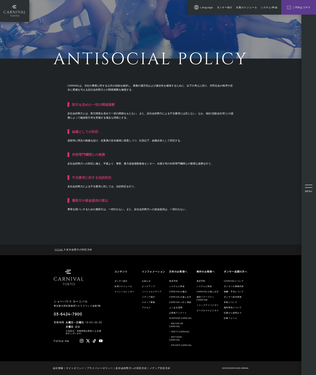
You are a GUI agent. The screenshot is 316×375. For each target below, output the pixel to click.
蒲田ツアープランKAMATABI (205, 298)
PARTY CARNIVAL (180, 331)
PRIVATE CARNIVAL (181, 345)
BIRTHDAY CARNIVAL (175, 338)
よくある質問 (176, 307)
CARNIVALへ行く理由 (180, 302)
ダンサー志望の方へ (235, 271)
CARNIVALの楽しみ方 (180, 296)
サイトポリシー (75, 368)
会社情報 (58, 368)
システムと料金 (177, 286)
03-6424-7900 (68, 314)
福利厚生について (233, 307)
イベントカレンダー (124, 291)
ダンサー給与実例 (233, 296)
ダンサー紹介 (121, 281)
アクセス (146, 307)
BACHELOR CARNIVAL (176, 325)
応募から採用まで (233, 312)
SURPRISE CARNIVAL (180, 318)
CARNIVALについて (234, 281)
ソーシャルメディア (152, 291)
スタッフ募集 (148, 302)
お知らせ (146, 281)
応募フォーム (230, 318)
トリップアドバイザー (208, 305)
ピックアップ (148, 286)
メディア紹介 (148, 296)
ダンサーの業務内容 (234, 286)
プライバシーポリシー (100, 368)
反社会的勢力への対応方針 (131, 368)
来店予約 (173, 281)
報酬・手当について (234, 291)
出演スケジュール (123, 286)
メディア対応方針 (160, 368)
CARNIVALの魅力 (178, 291)
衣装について (230, 302)
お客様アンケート (178, 312)
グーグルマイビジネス (208, 310)
